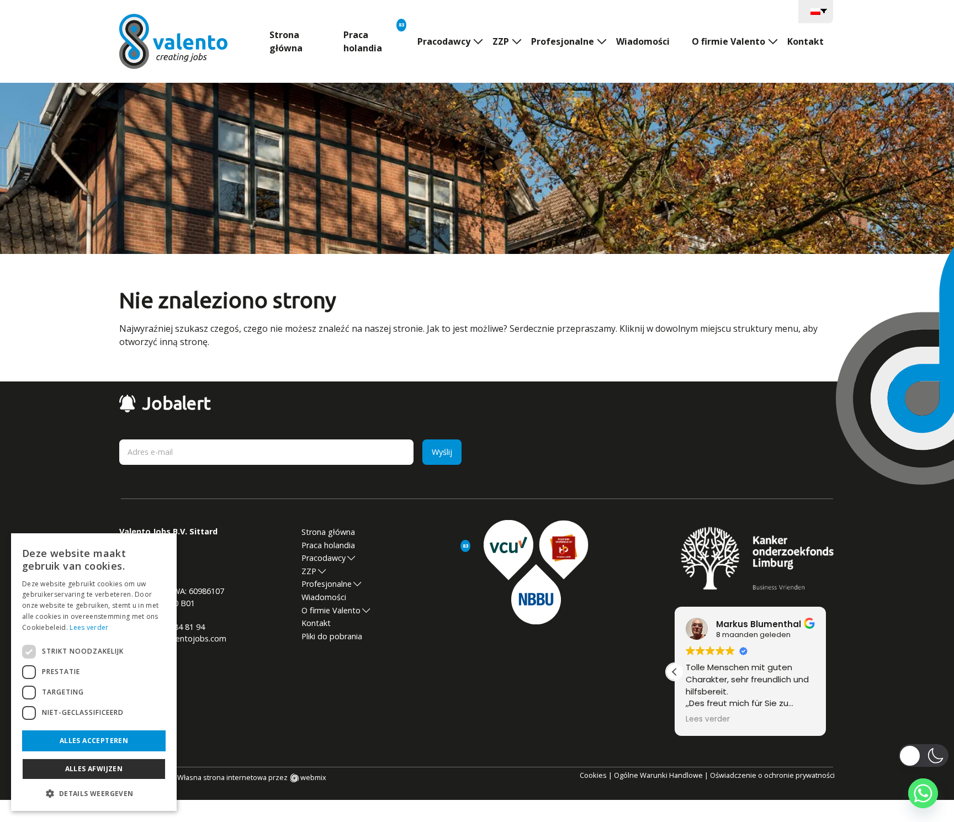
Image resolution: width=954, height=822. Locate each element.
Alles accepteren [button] (94, 740)
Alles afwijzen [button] (94, 768)
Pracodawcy (443, 41)
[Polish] (815, 10)
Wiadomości (643, 41)
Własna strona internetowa (222, 777)
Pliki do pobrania (331, 636)
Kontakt (805, 41)
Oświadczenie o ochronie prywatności (772, 775)
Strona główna (286, 41)
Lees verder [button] (708, 719)
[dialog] (94, 672)
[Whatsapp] (923, 793)
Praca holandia (362, 41)
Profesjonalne (562, 41)
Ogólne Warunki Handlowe (658, 775)
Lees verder (89, 627)
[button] (674, 672)
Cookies (593, 775)
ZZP (500, 41)
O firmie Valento (728, 41)
